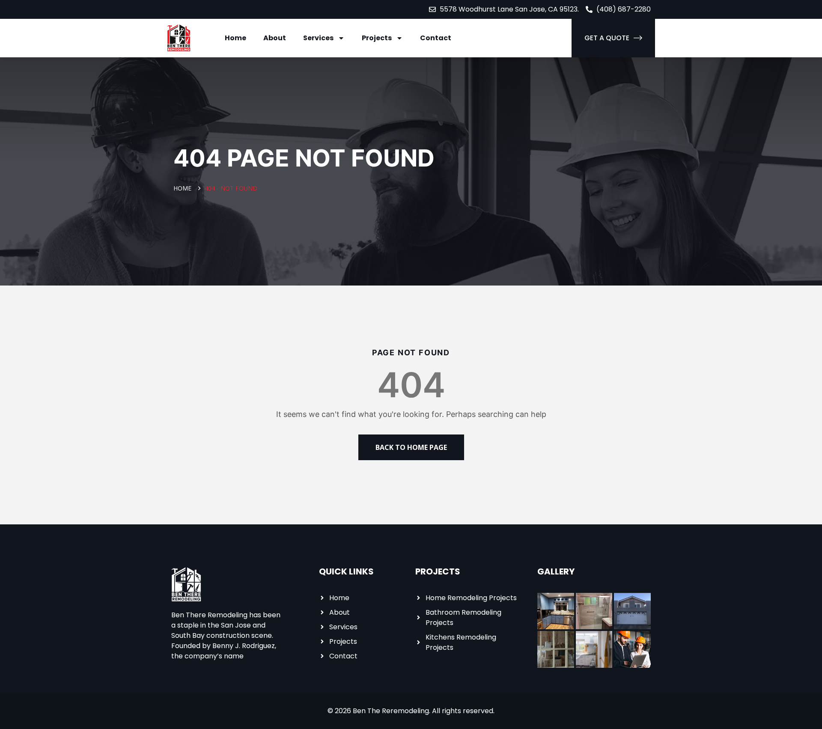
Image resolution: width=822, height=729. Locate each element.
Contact (435, 38)
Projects (377, 38)
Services (318, 38)
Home (235, 38)
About (274, 38)
